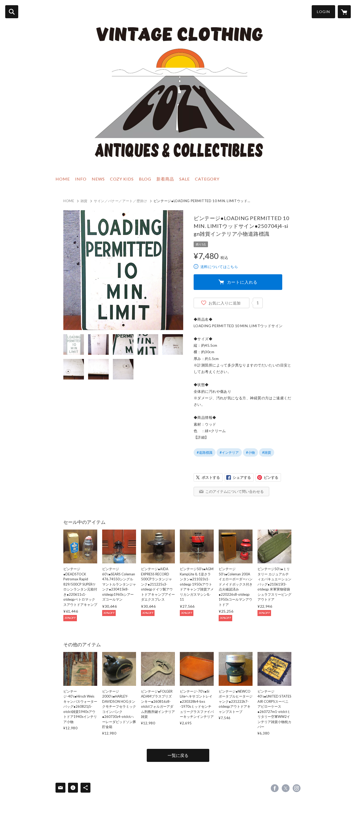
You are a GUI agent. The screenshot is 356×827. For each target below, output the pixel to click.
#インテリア (229, 452)
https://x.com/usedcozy (286, 788)
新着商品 (165, 178)
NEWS (98, 178)
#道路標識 (204, 452)
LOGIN (323, 11)
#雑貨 (266, 452)
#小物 (250, 452)
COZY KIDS (122, 178)
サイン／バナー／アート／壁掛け (120, 201)
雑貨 (84, 201)
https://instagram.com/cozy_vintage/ (296, 788)
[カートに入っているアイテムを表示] (344, 11)
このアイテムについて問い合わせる (234, 491)
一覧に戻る (178, 755)
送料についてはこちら (219, 266)
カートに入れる (242, 281)
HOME (63, 178)
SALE (184, 178)
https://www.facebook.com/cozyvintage (275, 788)
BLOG (145, 178)
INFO (81, 178)
